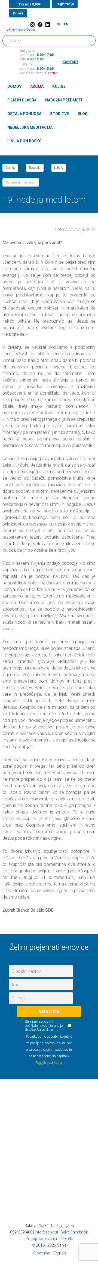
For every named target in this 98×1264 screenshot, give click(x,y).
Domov (14, 86)
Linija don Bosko (24, 141)
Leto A (58, 168)
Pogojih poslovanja (48, 1063)
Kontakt (70, 62)
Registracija (65, 4)
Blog (83, 114)
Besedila (35, 168)
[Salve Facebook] (40, 24)
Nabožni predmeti (63, 100)
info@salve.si (46, 1232)
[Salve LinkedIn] (47, 24)
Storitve (59, 114)
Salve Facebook (74, 1232)
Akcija (37, 86)
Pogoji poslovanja (41, 1238)
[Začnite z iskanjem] (89, 39)
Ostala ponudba (24, 114)
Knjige (59, 86)
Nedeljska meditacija (30, 127)
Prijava (18, 13)
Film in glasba (21, 100)
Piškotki (66, 1238)
